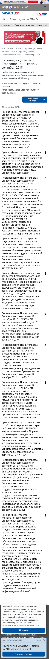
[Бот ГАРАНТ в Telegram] (18, 7)
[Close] (44, 640)
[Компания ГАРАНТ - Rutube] (26, 7)
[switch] (5, 19)
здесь (13, 92)
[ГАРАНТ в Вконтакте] (3, 7)
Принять (23, 630)
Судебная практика (24, 25)
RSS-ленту (24, 78)
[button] (40, 7)
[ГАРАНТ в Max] (10, 7)
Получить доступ (23, 654)
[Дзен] (6, 7)
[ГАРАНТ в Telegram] (14, 7)
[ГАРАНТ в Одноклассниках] (22, 7)
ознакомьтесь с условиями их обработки (20, 625)
